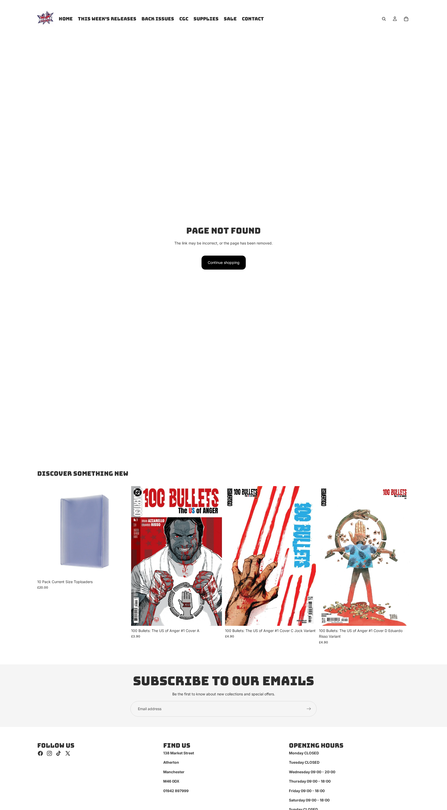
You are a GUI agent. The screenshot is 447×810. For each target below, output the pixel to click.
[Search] (384, 19)
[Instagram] (49, 753)
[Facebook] (40, 753)
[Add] (120, 569)
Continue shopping (224, 262)
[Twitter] (68, 753)
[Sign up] (308, 708)
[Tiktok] (58, 753)
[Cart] (406, 19)
